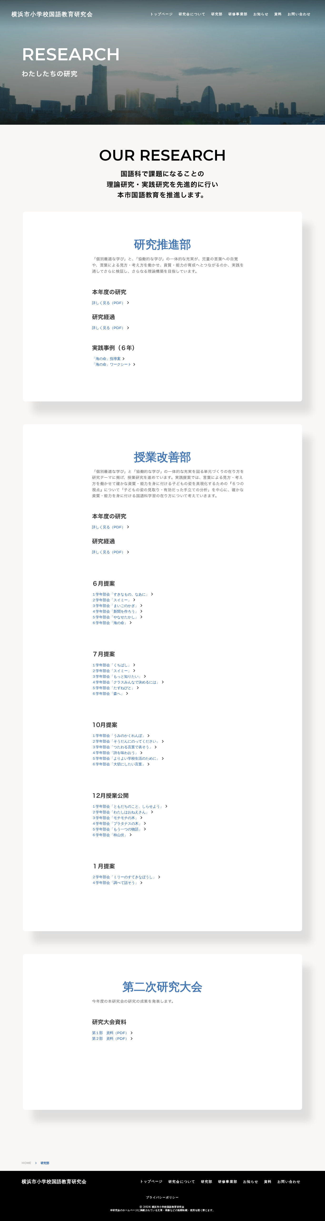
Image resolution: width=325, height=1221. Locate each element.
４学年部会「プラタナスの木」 (117, 823)
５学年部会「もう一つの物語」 (117, 829)
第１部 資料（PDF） (110, 1032)
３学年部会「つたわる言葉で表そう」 (122, 747)
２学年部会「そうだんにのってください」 (126, 741)
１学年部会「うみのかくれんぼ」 (119, 735)
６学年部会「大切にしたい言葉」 (119, 764)
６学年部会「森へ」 (108, 693)
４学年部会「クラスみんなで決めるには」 (126, 682)
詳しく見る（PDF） (108, 327)
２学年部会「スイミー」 (111, 600)
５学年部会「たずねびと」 (113, 688)
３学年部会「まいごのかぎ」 (115, 605)
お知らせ (261, 14)
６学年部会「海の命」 (110, 622)
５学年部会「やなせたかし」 (115, 617)
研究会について (192, 14)
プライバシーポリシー (162, 1197)
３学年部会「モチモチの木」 (115, 818)
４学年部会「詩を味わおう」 (115, 752)
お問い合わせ (299, 14)
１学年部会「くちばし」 (111, 665)
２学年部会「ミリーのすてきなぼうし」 (124, 877)
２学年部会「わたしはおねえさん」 (120, 812)
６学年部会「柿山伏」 (110, 835)
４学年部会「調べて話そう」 (115, 882)
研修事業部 (238, 14)
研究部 (217, 14)
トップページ (161, 14)
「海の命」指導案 (106, 358)
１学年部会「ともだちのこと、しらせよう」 (127, 806)
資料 (278, 14)
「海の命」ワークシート (111, 364)
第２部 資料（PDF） (110, 1038)
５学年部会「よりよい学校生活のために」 (126, 758)
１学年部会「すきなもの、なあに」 (120, 594)
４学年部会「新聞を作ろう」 (115, 611)
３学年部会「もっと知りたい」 (117, 676)
